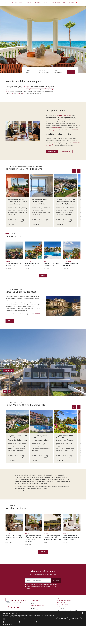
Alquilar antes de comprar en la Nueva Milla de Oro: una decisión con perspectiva (33, 538)
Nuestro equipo (56, 127)
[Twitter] (15, 607)
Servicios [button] (38, 2)
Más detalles (8, 370)
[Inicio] (8, 2)
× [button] (84, 612)
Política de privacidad (62, 604)
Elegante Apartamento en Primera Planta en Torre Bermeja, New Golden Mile (65, 438)
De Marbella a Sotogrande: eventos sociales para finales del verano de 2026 (52, 537)
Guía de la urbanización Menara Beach (70, 264)
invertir (11, 93)
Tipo (56, 70)
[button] (76, 2)
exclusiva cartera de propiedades (22, 89)
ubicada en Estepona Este (64, 115)
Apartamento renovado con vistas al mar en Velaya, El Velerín (40, 201)
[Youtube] (18, 607)
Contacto (71, 2)
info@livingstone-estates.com (39, 605)
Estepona (37, 313)
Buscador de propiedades (64, 600)
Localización (42, 70)
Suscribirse (56, 580)
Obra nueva (29, 2)
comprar (18, 93)
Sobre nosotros (52, 151)
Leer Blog (43, 551)
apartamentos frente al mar (37, 88)
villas (27, 88)
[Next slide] (78, 171)
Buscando (28, 70)
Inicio (58, 599)
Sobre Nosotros (56, 2)
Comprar (14, 2)
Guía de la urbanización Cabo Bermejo (32, 264)
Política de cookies (61, 606)
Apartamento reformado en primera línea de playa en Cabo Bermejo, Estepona (17, 202)
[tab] (41, 493)
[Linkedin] (12, 607)
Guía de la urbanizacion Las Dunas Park (51, 264)
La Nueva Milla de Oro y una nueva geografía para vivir (14, 537)
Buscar (71, 72)
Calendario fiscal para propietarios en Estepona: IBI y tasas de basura (71, 537)
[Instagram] (9, 607)
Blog (64, 2)
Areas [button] (46, 2)
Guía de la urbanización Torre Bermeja (13, 264)
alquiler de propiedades (57, 131)
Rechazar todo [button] (75, 618)
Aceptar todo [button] (62, 618)
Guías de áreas (10, 261)
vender (24, 93)
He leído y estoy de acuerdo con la (42, 584)
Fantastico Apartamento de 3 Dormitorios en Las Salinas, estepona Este (41, 437)
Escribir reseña (61, 602)
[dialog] (43, 618)
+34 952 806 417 (35, 600)
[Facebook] (6, 607)
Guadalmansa (26, 86)
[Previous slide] (5, 391)
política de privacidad (51, 584)
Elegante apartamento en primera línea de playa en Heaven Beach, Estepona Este (65, 202)
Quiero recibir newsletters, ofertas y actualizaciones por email (42, 587)
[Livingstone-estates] (16, 600)
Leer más (43, 275)
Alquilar (21, 2)
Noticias (8, 533)
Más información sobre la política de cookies (28, 616)
